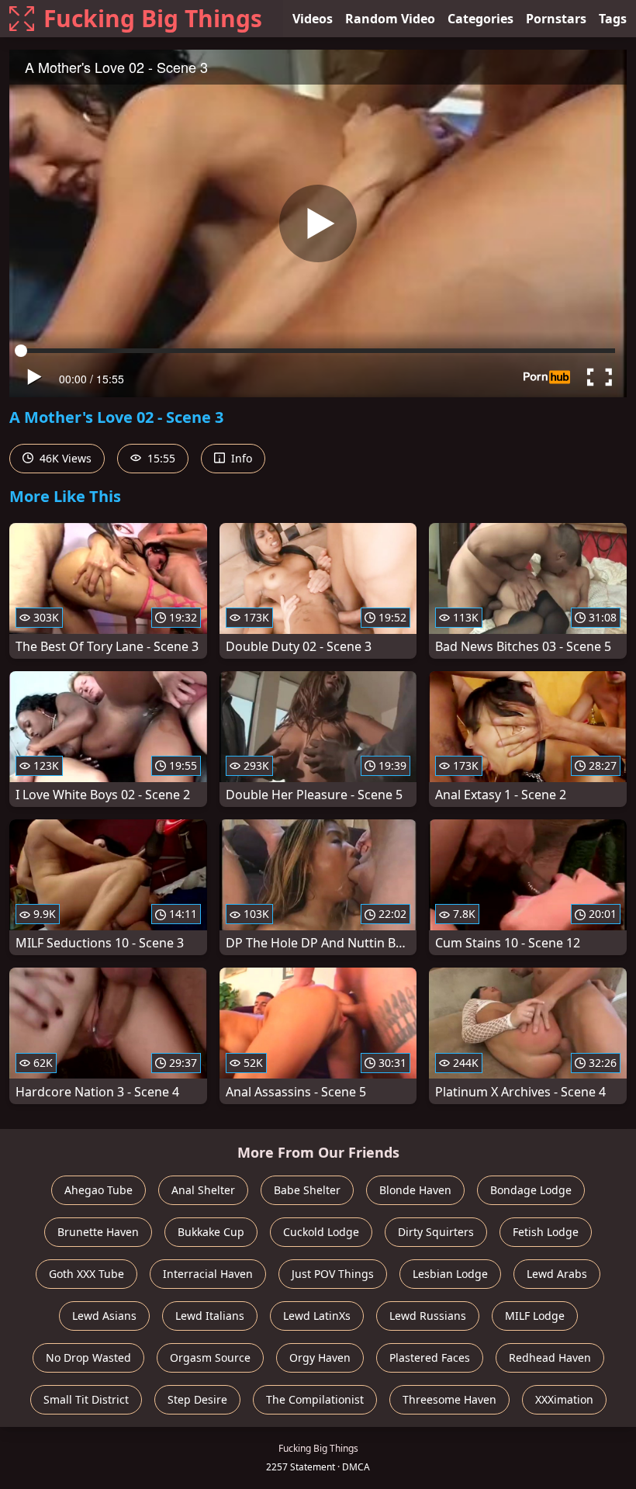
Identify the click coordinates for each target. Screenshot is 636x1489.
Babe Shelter (307, 1190)
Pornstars (556, 18)
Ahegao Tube (98, 1190)
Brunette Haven (98, 1231)
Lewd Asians (104, 1315)
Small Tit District (86, 1399)
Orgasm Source (210, 1357)
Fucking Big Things (152, 18)
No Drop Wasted (88, 1357)
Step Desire (197, 1399)
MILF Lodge (535, 1315)
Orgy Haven (320, 1357)
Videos (312, 18)
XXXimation (564, 1399)
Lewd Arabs (557, 1273)
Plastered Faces (429, 1357)
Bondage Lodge (531, 1190)
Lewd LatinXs (317, 1315)
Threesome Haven (449, 1399)
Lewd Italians (209, 1315)
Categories (480, 18)
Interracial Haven (208, 1273)
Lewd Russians (427, 1315)
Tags (613, 18)
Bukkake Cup (211, 1231)
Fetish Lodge (546, 1231)
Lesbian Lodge (450, 1273)
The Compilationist (315, 1399)
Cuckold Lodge (321, 1231)
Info (240, 458)
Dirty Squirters (436, 1231)
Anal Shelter (203, 1190)
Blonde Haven (415, 1190)
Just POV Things (333, 1273)
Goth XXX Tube (86, 1273)
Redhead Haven (550, 1357)
